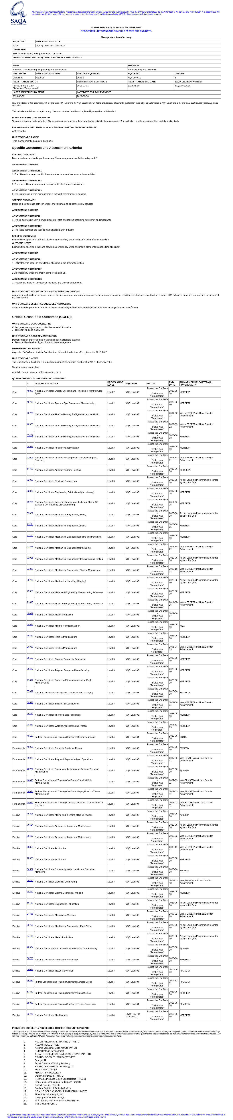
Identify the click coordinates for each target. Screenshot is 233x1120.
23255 (30, 535)
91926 (30, 558)
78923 (30, 858)
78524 (30, 825)
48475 (30, 880)
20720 (30, 413)
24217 (30, 713)
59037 (30, 1003)
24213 (30, 724)
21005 (30, 457)
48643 (30, 780)
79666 (30, 591)
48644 (30, 791)
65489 (30, 435)
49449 (30, 635)
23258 (30, 502)
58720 (30, 902)
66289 (30, 980)
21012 (30, 680)
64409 (30, 469)
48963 (30, 424)
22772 (30, 1014)
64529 (30, 446)
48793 (30, 402)
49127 (30, 736)
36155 (30, 658)
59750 (30, 925)
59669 (30, 513)
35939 (30, 758)
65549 (30, 624)
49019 (30, 613)
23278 (30, 546)
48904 (30, 947)
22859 (30, 847)
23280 (30, 569)
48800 (30, 391)
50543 (30, 702)
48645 (30, 802)
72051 (30, 480)
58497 (30, 836)
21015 (30, 602)
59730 (30, 580)
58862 (30, 891)
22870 (30, 491)
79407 (30, 669)
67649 (30, 991)
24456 (30, 914)
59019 (30, 969)
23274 (30, 524)
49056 (30, 747)
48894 (30, 813)
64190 (30, 936)
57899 (30, 691)
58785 (30, 958)
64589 (30, 869)
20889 (30, 647)
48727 (30, 769)
